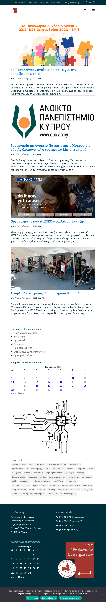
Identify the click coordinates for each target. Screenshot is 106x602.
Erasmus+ (16, 464)
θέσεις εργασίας (18, 477)
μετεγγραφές (87, 477)
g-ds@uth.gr (64, 529)
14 (36, 381)
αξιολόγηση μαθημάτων (56, 464)
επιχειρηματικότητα (54, 473)
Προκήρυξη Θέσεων (24, 355)
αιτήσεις (40, 464)
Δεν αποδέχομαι (49, 598)
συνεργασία (87, 489)
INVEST (32, 464)
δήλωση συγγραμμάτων (41, 468)
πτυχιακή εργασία (19, 489)
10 (73, 377)
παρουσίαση (71, 481)
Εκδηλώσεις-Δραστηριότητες (29, 351)
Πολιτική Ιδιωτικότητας (70, 598)
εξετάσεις (27, 473)
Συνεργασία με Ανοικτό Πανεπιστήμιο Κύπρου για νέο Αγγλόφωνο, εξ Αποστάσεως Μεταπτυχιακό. (50, 147)
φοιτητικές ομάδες (68, 494)
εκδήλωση (81, 468)
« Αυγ (13, 393)
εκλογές (91, 468)
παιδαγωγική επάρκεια (41, 481)
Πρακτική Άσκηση (23, 347)
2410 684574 (31, 2)
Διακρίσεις (19, 344)
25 (85, 385)
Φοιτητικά (19, 336)
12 (12, 381)
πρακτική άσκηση (40, 485)
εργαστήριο (69, 473)
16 (61, 381)
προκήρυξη (54, 485)
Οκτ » (21, 393)
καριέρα (42, 477)
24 (73, 385)
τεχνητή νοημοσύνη (38, 494)
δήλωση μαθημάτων (20, 468)
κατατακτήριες (55, 477)
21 (36, 385)
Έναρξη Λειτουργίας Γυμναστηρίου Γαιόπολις (46, 293)
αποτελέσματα (75, 464)
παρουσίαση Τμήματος (21, 485)
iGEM (24, 464)
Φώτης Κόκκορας (23, 78)
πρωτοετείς (87, 485)
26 (12, 389)
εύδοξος (80, 473)
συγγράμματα (63, 489)
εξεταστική (38, 473)
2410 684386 (65, 525)
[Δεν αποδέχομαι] (102, 594)
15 (49, 381)
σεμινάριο (41, 489)
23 (61, 385)
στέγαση (51, 489)
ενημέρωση (16, 473)
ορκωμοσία (24, 481)
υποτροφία (54, 494)
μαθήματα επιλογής (71, 477)
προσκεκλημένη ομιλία (71, 485)
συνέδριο (75, 489)
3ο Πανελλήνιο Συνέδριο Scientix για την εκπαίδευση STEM (43, 71)
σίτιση (31, 489)
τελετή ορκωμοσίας (20, 494)
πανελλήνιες (58, 481)
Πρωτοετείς (20, 340)
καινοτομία (32, 477)
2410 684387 (55, 2)
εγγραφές (70, 468)
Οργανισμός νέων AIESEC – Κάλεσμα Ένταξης (48, 221)
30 (61, 389)
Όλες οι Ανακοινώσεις (25, 332)
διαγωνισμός (58, 468)
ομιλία (14, 481)
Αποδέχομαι (32, 598)
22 (49, 385)
